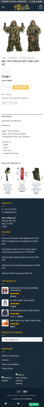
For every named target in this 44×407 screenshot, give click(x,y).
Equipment (12, 58)
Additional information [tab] (11, 121)
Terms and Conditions (10, 364)
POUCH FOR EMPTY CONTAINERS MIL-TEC (36, 188)
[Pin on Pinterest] (16, 103)
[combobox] (22, 339)
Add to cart (21, 87)
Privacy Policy (7, 369)
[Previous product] (8, 71)
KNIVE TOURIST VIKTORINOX (22, 187)
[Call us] (36, 1)
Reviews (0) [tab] (6, 125)
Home (4, 58)
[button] (3, 7)
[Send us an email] (34, 1)
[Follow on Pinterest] (38, 1)
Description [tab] (6, 116)
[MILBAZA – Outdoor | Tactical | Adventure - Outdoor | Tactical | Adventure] (21, 7)
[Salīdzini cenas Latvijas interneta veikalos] (22, 379)
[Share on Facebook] (8, 103)
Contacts (5, 360)
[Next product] (3, 71)
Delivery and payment (10, 356)
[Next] (42, 182)
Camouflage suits (27, 58)
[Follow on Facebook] (30, 1)
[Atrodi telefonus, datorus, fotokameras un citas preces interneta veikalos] (22, 404)
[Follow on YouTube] (41, 1)
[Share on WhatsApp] (4, 103)
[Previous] (1, 182)
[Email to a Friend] (12, 103)
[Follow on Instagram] (32, 1)
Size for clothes (7, 80)
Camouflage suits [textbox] (20, 339)
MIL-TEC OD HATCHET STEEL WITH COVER (7, 188)
